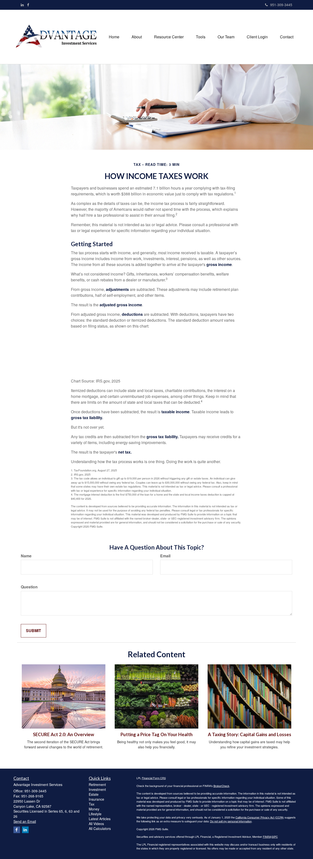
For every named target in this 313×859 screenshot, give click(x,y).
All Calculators (100, 828)
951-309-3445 (281, 4)
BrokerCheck (221, 786)
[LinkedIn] (22, 4)
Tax (91, 804)
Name (26, 556)
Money (94, 808)
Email (165, 556)
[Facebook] (28, 4)
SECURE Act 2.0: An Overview (63, 734)
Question (29, 587)
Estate (94, 794)
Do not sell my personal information (231, 821)
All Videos (96, 823)
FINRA (267, 836)
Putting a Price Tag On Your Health (156, 734)
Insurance (96, 799)
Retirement (97, 784)
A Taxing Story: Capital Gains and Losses (249, 734)
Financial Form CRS (154, 778)
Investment (97, 789)
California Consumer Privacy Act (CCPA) (259, 817)
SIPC (275, 836)
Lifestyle (95, 813)
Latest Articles (100, 818)
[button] (136, 37)
